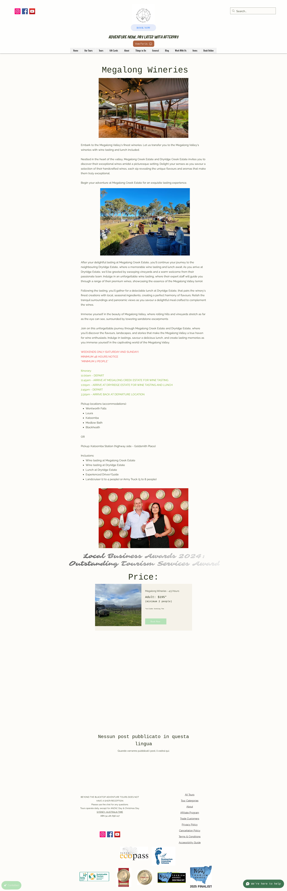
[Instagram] (17, 11)
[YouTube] (32, 11)
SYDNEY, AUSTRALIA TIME (110, 812)
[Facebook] (25, 11)
